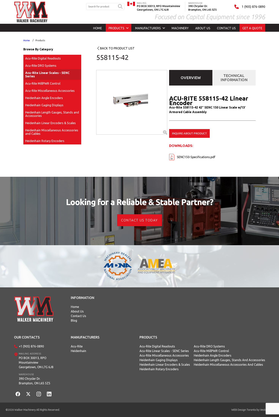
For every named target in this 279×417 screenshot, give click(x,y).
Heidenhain (78, 351)
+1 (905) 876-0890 (31, 346)
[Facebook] (18, 394)
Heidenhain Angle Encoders (44, 98)
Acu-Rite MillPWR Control (42, 83)
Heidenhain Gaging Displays (44, 105)
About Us (77, 311)
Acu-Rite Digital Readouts (43, 58)
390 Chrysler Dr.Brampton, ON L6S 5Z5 (34, 381)
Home (26, 40)
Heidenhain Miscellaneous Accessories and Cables (51, 131)
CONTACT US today (139, 220)
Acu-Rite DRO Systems (40, 65)
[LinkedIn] (49, 394)
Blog (74, 320)
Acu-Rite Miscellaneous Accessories (50, 90)
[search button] (120, 6)
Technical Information (234, 77)
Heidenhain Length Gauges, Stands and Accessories (52, 114)
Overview (191, 77)
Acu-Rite (77, 346)
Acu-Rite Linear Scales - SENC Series (47, 74)
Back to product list (117, 48)
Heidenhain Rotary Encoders (44, 141)
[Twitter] (28, 394)
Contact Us (78, 316)
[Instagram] (39, 394)
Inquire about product (189, 133)
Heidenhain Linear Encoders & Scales (50, 123)
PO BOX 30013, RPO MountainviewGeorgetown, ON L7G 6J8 (36, 362)
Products (40, 40)
